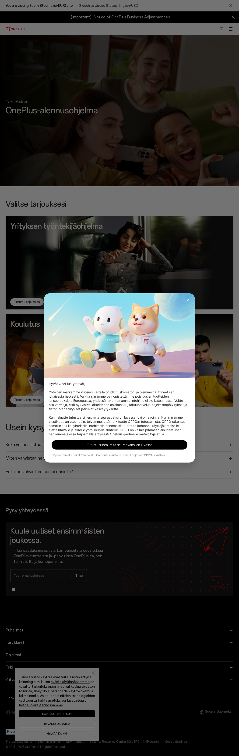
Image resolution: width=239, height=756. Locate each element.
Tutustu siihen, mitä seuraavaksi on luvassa (119, 445)
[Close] (188, 300)
